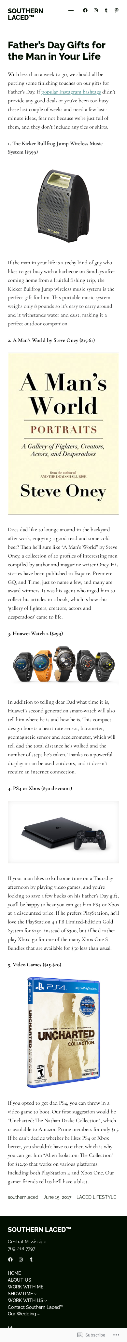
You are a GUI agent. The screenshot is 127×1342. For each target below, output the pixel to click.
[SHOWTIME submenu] (35, 1293)
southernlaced (23, 1197)
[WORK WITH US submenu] (45, 1300)
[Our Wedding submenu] (38, 1314)
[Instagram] (95, 10)
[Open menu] (71, 12)
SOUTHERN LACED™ (25, 14)
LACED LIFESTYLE (96, 1197)
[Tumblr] (106, 10)
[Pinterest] (116, 10)
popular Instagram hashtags (71, 91)
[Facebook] (85, 10)
